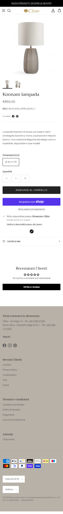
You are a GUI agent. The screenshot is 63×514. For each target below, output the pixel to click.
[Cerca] (10, 10)
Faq (5, 380)
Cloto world (8, 439)
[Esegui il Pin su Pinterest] (17, 116)
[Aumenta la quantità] (25, 178)
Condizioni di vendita (13, 405)
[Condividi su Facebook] (13, 116)
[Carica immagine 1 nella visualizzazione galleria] (31, 46)
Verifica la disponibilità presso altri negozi (24, 224)
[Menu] (3, 10)
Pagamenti (8, 415)
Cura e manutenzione (14, 420)
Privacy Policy (10, 370)
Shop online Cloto (17, 497)
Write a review (31, 287)
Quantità (7, 171)
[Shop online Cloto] (31, 10)
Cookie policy (9, 375)
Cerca (6, 385)
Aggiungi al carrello (31, 190)
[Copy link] (32, 231)
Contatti (7, 365)
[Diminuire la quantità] (6, 178)
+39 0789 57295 (36, 321)
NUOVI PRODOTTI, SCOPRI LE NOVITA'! (31, 3)
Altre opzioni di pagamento (31, 209)
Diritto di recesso (11, 410)
